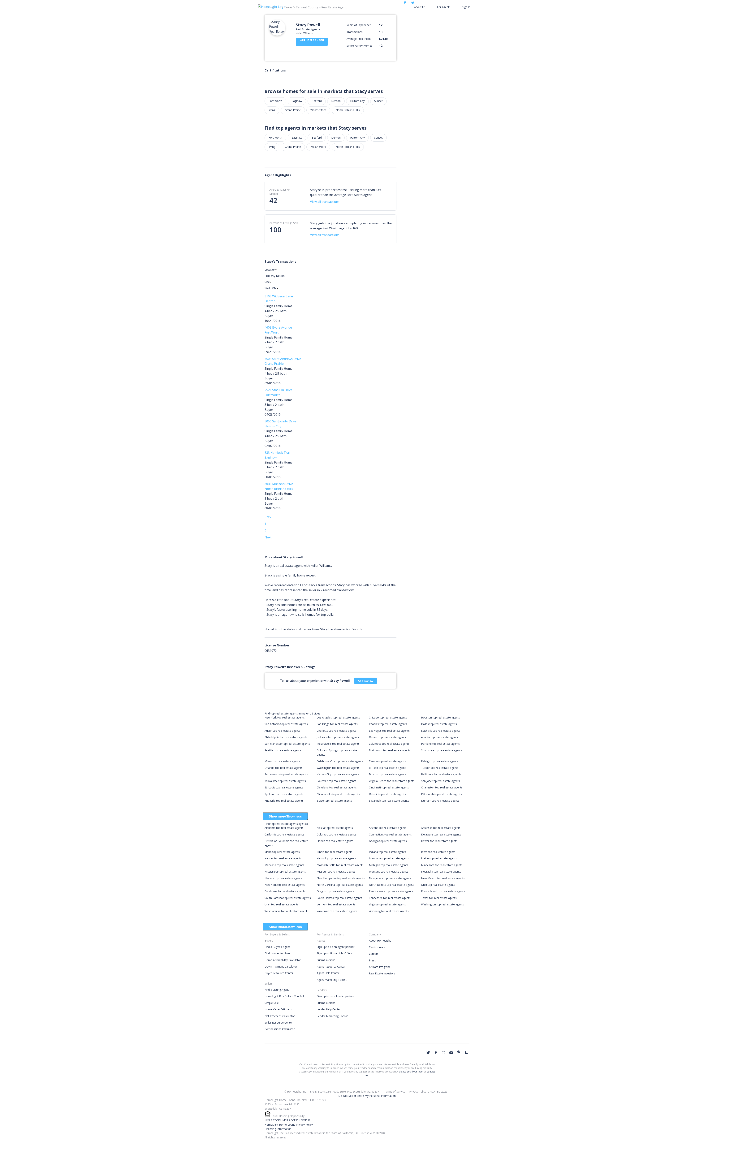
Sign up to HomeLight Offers (334, 953)
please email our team (411, 1071)
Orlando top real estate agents (284, 768)
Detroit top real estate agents (387, 794)
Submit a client (326, 960)
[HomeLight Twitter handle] (428, 1053)
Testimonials (377, 947)
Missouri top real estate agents (336, 871)
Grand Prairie (293, 110)
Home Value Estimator (278, 1009)
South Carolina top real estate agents (288, 898)
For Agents (444, 7)
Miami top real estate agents (282, 761)
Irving (272, 110)
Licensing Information (278, 1129)
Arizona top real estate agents (387, 828)
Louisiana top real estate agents (389, 858)
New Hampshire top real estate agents (341, 878)
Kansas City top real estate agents (338, 774)
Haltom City (357, 101)
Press (372, 960)
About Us (419, 7)
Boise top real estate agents (334, 800)
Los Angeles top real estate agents (338, 717)
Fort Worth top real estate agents (390, 750)
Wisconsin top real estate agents (337, 911)
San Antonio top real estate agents (286, 724)
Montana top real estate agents (388, 871)
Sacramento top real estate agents (286, 774)
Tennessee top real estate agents (390, 898)
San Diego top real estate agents (337, 724)
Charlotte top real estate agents (336, 730)
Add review (365, 680)
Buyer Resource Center (279, 973)
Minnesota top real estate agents (441, 865)
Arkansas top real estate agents (440, 828)
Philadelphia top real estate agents (286, 737)
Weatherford (318, 110)
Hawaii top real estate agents (439, 841)
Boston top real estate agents (387, 774)
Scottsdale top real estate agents (441, 750)
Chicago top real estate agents (388, 717)
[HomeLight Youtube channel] (451, 1053)
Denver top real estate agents (387, 737)
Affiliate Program (379, 967)
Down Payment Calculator (281, 966)
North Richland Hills (348, 110)
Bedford (317, 101)
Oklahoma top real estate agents (285, 891)
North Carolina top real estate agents (340, 885)
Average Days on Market (280, 192)
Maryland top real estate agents (284, 865)
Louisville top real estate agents (336, 781)
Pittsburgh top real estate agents (441, 794)
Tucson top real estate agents (439, 768)
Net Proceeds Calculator (280, 1016)
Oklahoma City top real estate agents (340, 761)
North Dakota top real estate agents (391, 885)
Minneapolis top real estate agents (338, 794)
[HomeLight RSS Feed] (466, 1053)
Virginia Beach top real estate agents (391, 781)
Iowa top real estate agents (438, 852)
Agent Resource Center (331, 966)
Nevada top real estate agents (283, 878)
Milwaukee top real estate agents (285, 781)
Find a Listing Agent (277, 989)
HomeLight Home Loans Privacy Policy (289, 1124)
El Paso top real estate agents (387, 768)
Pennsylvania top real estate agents (391, 891)
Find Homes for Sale (277, 953)
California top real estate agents (284, 834)
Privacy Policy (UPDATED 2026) (428, 1091)
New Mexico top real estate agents (443, 878)
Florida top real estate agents (335, 841)
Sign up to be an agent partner (335, 947)
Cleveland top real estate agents (337, 787)
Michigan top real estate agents (388, 865)
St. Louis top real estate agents (284, 787)
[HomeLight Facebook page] (436, 1053)
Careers (373, 954)
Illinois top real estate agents (334, 852)
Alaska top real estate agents (335, 828)
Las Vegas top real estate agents (389, 730)
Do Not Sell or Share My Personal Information (367, 1096)
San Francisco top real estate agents (287, 743)
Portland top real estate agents (440, 743)
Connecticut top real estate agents (390, 834)
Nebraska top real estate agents (441, 871)
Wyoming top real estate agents (389, 911)
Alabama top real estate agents (284, 828)
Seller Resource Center (279, 1022)
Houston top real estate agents (440, 717)
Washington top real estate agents (338, 768)
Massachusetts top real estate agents (340, 865)
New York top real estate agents (285, 717)
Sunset (378, 101)
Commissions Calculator (280, 1029)
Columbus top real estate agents (389, 743)
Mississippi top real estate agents (285, 871)
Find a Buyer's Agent (277, 947)
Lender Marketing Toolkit (332, 1016)
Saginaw (297, 101)
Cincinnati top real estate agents (389, 787)
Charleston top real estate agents (442, 787)
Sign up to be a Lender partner (335, 996)
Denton (336, 101)
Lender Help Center (329, 1009)
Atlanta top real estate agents (439, 737)
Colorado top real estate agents (336, 834)
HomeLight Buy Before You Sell (284, 996)
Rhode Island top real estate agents (443, 891)
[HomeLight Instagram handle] (443, 1053)
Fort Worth (275, 101)
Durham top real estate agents (440, 800)
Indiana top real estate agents (387, 852)
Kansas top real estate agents (283, 858)
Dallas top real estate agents (439, 724)
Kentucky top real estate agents (336, 858)
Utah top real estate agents (282, 904)
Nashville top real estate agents (440, 730)
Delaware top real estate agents (441, 834)
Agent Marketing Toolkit (332, 980)
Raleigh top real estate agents (439, 761)
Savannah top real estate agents (389, 800)
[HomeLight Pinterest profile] (459, 1052)
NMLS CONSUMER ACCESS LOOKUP (287, 1120)
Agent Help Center (328, 973)
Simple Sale (272, 1003)
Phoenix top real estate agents (388, 724)
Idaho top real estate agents (282, 852)
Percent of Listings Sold (284, 223)
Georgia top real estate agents (388, 841)
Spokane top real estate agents (284, 794)
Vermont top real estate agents (336, 904)
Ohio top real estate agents (438, 885)
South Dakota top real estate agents (339, 898)
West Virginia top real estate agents (287, 911)
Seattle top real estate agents (283, 750)
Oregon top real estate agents (335, 891)
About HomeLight (380, 940)
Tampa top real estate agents (387, 761)
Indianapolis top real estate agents (338, 743)
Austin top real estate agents (282, 730)
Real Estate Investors (382, 973)
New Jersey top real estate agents (390, 878)
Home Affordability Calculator (283, 960)
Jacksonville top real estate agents (338, 737)
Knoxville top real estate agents (284, 800)
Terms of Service (394, 1091)
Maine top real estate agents (439, 858)
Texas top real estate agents (439, 898)
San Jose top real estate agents (440, 781)
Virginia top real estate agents (387, 904)
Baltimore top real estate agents (441, 774)
